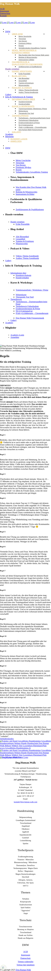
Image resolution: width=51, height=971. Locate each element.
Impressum (4, 11)
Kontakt (3, 16)
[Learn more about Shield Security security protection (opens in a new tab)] (3, 967)
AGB (2, 9)
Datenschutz (5, 13)
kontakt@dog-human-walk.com (25, 802)
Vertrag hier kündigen (26, 965)
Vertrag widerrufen (25, 962)
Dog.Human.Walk (23, 970)
